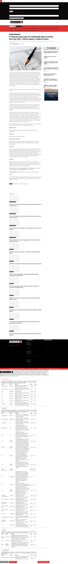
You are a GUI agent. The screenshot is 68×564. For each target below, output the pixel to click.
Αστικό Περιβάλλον (25, 28)
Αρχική (11, 28)
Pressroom (29, 30)
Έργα (19, 28)
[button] (57, 26)
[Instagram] (10, 345)
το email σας (11, 17)
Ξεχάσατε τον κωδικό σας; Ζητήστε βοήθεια (17, 12)
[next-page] (10, 337)
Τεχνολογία (45, 28)
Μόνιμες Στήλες (36, 30)
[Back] (9, 2)
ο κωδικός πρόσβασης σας (14, 10)
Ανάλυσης (4, 529)
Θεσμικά (11, 30)
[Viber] (26, 189)
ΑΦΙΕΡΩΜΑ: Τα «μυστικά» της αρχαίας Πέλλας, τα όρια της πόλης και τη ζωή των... (50, 86)
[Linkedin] (28, 189)
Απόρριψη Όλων (4, 562)
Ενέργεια (15, 28)
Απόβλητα (40, 28)
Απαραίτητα (5, 378)
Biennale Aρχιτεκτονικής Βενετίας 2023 (18, 183)
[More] (35, 189)
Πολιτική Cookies (43, 368)
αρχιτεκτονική (26, 183)
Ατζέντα (24, 30)
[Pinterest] (22, 189)
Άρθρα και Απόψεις (17, 30)
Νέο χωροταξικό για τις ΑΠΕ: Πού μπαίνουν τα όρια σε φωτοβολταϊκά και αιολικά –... (51, 52)
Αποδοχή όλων (13, 562)
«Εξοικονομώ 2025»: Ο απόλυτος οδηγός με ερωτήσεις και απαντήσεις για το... (33, 364)
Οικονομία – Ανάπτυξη (53, 28)
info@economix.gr (17, 344)
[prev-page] (9, 337)
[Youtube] (13, 345)
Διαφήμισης (5, 407)
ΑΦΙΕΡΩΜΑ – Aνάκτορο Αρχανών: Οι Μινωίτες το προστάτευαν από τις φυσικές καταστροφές (25, 263)
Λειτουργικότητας (6, 549)
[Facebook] (18, 189)
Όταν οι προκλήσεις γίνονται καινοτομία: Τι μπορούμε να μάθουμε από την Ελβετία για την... (51, 68)
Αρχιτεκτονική (20, 33)
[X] (20, 189)
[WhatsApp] (24, 189)
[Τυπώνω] (33, 189)
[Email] (31, 189)
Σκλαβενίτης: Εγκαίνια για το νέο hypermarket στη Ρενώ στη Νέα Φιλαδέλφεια (33, 347)
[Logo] (12, 26)
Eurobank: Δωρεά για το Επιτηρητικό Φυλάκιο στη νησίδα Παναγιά (50, 74)
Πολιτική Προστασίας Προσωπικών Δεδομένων (52, 368)
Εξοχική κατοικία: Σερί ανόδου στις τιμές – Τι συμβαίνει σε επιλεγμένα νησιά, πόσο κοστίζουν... (51, 62)
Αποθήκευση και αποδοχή (43, 562)
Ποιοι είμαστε (29, 368)
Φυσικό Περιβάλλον (33, 28)
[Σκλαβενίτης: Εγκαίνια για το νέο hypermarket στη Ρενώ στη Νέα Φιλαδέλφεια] (34, 343)
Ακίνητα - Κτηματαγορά (13, 201)
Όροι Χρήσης (38, 368)
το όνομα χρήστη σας (13, 7)
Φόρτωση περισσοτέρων (48, 88)
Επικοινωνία (34, 368)
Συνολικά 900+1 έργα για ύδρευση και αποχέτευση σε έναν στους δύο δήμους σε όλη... (51, 80)
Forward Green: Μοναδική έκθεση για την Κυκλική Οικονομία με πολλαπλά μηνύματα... (33, 355)
